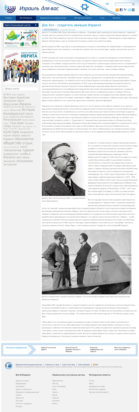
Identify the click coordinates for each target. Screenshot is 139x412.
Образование (21, 384)
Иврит (21, 100)
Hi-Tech (7, 94)
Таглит (91, 381)
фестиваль (23, 157)
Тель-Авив (17, 123)
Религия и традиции (23, 404)
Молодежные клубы (97, 386)
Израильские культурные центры (53, 18)
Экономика (20, 386)
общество (12, 143)
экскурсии (10, 164)
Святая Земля (28, 120)
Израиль (25, 104)
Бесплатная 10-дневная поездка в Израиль (73, 349)
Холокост (17, 126)
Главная (8, 18)
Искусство (15, 110)
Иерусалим (10, 104)
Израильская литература (13, 107)
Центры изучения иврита (98, 392)
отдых (28, 143)
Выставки (9, 97)
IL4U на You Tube (68, 365)
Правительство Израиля (21, 117)
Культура (19, 401)
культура (11, 132)
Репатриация (12, 119)
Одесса (55, 392)
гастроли (13, 129)
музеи (7, 135)
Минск (54, 404)
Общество (20, 398)
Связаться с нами (52, 365)
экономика (24, 161)
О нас (102, 18)
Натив (6, 117)
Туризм (18, 395)
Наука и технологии (23, 389)
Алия (14, 95)
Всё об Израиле (26, 18)
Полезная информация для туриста (96, 349)
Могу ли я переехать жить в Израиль (122, 348)
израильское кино (24, 129)
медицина (26, 132)
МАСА (29, 113)
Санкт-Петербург (59, 386)
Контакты (116, 18)
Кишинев (55, 401)
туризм (28, 150)
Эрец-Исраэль (27, 126)
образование (24, 139)
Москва (55, 384)
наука (16, 135)
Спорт (6, 123)
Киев (54, 389)
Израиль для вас (30, 7)
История (28, 110)
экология (9, 161)
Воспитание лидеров (97, 389)
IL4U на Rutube (84, 365)
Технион (29, 123)
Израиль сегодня (22, 381)
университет (11, 154)
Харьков (55, 398)
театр (23, 146)
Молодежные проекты (83, 18)
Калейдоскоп (14, 114)
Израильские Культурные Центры (29, 365)
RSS (96, 365)
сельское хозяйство (11, 147)
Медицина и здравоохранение (27, 392)
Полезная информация (16, 348)
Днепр (54, 395)
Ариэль (21, 94)
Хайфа (7, 126)
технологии (12, 150)
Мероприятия (57, 381)
